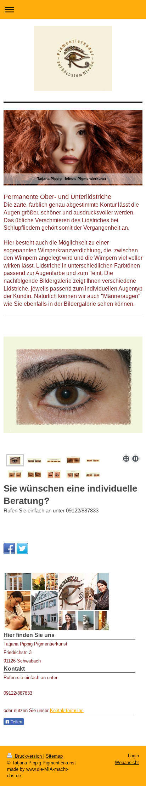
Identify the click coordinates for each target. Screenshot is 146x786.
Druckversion (28, 756)
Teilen (16, 721)
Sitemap (54, 756)
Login (133, 755)
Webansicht (127, 762)
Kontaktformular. (67, 710)
